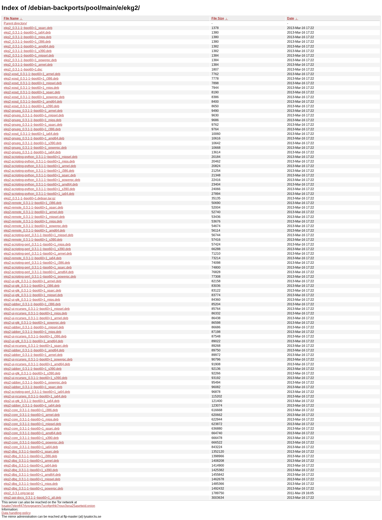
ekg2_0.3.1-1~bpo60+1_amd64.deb (29, 46)
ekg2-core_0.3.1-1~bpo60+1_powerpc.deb (34, 442)
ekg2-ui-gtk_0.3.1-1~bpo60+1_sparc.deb (32, 290)
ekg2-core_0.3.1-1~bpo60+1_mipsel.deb (32, 424)
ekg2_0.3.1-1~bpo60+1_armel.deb (28, 64)
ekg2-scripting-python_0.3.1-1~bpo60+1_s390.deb (39, 189)
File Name (11, 18)
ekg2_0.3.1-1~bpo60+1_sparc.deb (28, 28)
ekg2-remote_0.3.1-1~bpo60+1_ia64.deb (32, 258)
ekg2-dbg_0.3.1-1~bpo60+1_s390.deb (31, 470)
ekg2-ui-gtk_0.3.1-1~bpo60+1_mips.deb (32, 299)
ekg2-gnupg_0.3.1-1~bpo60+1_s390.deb (32, 143)
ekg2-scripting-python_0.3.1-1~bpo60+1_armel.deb (40, 166)
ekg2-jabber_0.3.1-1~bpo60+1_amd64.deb (34, 350)
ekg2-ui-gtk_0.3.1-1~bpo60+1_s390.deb (32, 373)
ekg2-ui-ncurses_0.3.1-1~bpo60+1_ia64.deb (35, 396)
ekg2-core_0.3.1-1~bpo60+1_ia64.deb (31, 447)
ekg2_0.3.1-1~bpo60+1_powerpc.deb (30, 60)
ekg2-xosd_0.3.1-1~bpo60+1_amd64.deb (33, 101)
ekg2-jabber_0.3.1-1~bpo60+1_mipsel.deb (34, 327)
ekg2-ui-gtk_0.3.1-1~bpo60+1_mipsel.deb (33, 295)
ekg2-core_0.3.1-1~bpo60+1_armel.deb (32, 415)
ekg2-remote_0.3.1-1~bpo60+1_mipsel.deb (34, 216)
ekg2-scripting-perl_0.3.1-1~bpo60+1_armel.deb (38, 253)
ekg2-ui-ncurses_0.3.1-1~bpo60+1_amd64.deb (37, 364)
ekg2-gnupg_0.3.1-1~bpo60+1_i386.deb (32, 129)
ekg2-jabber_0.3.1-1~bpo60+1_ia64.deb (32, 405)
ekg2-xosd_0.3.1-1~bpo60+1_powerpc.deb (34, 97)
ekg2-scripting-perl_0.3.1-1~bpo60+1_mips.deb (37, 244)
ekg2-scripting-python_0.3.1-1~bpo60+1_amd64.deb (41, 184)
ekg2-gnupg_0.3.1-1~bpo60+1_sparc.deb (33, 124)
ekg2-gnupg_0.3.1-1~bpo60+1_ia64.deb (32, 152)
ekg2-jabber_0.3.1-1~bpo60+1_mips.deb (32, 331)
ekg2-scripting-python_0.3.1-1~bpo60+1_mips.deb (39, 161)
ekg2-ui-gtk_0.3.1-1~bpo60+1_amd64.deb (33, 341)
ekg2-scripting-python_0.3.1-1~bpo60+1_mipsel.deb (40, 157)
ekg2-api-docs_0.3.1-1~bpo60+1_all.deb (32, 497)
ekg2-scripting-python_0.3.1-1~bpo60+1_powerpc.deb (42, 180)
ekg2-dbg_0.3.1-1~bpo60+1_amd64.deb (32, 474)
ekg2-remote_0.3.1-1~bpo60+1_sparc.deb (33, 207)
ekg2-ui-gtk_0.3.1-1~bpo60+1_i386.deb (31, 285)
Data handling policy (16, 513)
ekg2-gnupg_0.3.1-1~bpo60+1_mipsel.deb (34, 115)
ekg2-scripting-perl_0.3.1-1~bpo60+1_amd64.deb (39, 272)
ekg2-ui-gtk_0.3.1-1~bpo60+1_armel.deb (32, 281)
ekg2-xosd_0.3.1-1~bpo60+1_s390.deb (31, 106)
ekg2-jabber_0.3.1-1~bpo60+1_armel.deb (33, 355)
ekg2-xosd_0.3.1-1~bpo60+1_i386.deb (31, 78)
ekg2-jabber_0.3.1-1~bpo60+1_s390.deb (32, 368)
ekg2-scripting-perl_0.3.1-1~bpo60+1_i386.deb (37, 262)
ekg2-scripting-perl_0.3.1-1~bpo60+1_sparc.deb (38, 267)
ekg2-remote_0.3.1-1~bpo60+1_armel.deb (33, 212)
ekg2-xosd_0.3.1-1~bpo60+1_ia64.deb (31, 133)
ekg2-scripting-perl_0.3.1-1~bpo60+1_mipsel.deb (38, 235)
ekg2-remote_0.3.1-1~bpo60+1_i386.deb (32, 203)
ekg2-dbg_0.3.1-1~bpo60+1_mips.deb (31, 483)
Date (290, 18)
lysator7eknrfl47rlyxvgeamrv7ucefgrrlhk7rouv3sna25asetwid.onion (48, 505)
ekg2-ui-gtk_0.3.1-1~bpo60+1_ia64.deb (31, 401)
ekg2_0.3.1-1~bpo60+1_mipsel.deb (29, 55)
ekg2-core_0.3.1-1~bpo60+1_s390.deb (31, 438)
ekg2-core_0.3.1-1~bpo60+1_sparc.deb (31, 428)
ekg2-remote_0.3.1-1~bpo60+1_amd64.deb (34, 230)
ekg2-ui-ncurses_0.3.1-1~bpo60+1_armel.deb (36, 318)
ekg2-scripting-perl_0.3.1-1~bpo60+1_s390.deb (37, 249)
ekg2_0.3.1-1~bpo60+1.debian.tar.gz (30, 198)
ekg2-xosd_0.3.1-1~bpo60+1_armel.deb (32, 74)
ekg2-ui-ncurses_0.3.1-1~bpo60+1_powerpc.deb (38, 359)
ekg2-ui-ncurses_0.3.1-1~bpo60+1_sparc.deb (36, 345)
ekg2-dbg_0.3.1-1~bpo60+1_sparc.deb (31, 451)
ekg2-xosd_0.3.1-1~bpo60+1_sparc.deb (32, 92)
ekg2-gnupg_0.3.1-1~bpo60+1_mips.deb (32, 120)
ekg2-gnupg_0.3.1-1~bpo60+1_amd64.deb (34, 138)
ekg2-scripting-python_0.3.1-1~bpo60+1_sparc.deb (40, 175)
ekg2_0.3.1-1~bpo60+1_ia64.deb (27, 32)
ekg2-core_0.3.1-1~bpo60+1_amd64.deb (32, 433)
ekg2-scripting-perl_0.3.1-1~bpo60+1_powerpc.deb (40, 276)
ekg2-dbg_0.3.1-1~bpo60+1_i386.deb (30, 456)
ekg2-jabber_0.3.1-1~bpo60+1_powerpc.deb (35, 382)
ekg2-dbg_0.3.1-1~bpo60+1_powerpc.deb (33, 488)
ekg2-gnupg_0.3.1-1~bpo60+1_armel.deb (33, 110)
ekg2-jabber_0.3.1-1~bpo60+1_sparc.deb (33, 387)
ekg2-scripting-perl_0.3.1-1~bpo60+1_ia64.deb (37, 391)
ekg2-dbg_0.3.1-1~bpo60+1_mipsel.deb (32, 479)
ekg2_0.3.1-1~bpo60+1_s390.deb (28, 51)
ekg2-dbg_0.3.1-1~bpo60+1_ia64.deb (30, 465)
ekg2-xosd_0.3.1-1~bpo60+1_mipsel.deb (33, 83)
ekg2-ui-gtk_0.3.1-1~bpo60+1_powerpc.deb (34, 322)
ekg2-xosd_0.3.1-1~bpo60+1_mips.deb (31, 87)
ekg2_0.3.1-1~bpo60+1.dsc (23, 69)
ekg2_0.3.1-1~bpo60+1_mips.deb (27, 37)
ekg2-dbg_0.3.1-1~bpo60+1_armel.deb (31, 460)
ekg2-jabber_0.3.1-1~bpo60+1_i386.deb (32, 304)
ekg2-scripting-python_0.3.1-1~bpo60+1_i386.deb (39, 170)
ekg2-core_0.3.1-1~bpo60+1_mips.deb (31, 419)
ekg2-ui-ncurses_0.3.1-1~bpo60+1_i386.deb (35, 336)
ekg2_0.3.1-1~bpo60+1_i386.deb (27, 41)
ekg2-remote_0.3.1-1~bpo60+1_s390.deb (33, 239)
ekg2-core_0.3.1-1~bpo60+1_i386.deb (31, 410)
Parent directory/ (15, 23)
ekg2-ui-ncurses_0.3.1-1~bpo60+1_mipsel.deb (37, 308)
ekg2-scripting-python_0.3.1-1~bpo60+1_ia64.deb (39, 193)
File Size (217, 18)
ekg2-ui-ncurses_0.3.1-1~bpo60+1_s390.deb (35, 378)
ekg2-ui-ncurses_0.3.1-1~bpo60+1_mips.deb (35, 313)
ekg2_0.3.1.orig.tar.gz (19, 493)
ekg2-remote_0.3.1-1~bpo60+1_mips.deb (33, 221)
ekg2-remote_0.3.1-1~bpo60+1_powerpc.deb (35, 226)
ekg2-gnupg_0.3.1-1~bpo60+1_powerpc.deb (35, 147)
